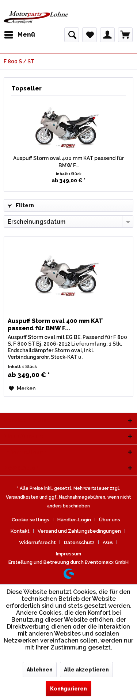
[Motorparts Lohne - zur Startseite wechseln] (36, 17)
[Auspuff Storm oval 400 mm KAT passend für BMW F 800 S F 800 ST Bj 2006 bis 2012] (68, 125)
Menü (26, 34)
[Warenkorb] (125, 34)
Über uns (109, 519)
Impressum (68, 553)
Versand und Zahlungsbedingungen (79, 531)
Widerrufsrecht (37, 542)
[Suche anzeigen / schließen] (71, 34)
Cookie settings (30, 519)
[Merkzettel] (89, 34)
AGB (108, 542)
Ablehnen (40, 670)
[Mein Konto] (107, 34)
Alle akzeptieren (86, 670)
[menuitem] (19, 34)
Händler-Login (74, 519)
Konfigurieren (68, 689)
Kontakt (20, 531)
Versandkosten (22, 497)
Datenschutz (79, 542)
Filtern (24, 205)
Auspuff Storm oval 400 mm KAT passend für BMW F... (68, 161)
